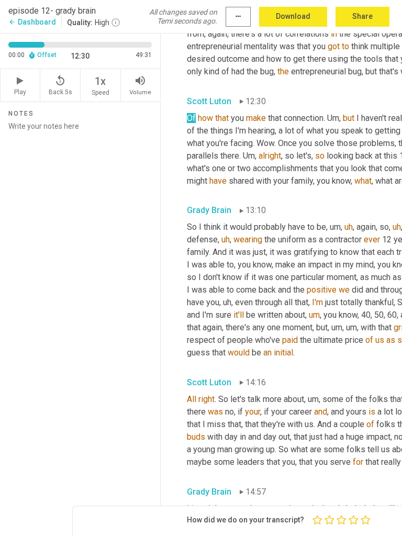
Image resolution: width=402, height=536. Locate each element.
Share (362, 16)
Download (293, 16)
